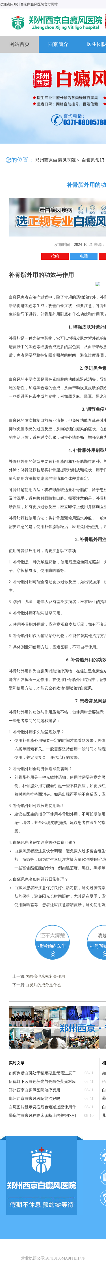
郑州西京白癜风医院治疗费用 (34, 1090)
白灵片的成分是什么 (43, 985)
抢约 (55, 256)
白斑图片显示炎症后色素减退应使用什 (42, 1107)
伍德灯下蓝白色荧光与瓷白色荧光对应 (42, 1081)
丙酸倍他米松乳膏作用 (45, 976)
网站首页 (19, 44)
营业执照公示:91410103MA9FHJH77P (53, 1258)
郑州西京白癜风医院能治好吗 (34, 1098)
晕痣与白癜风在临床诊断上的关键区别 (42, 1115)
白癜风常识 (93, 160)
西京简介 (58, 44)
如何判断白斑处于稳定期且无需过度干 (42, 1073)
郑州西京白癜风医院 (55, 160)
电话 (84, 256)
